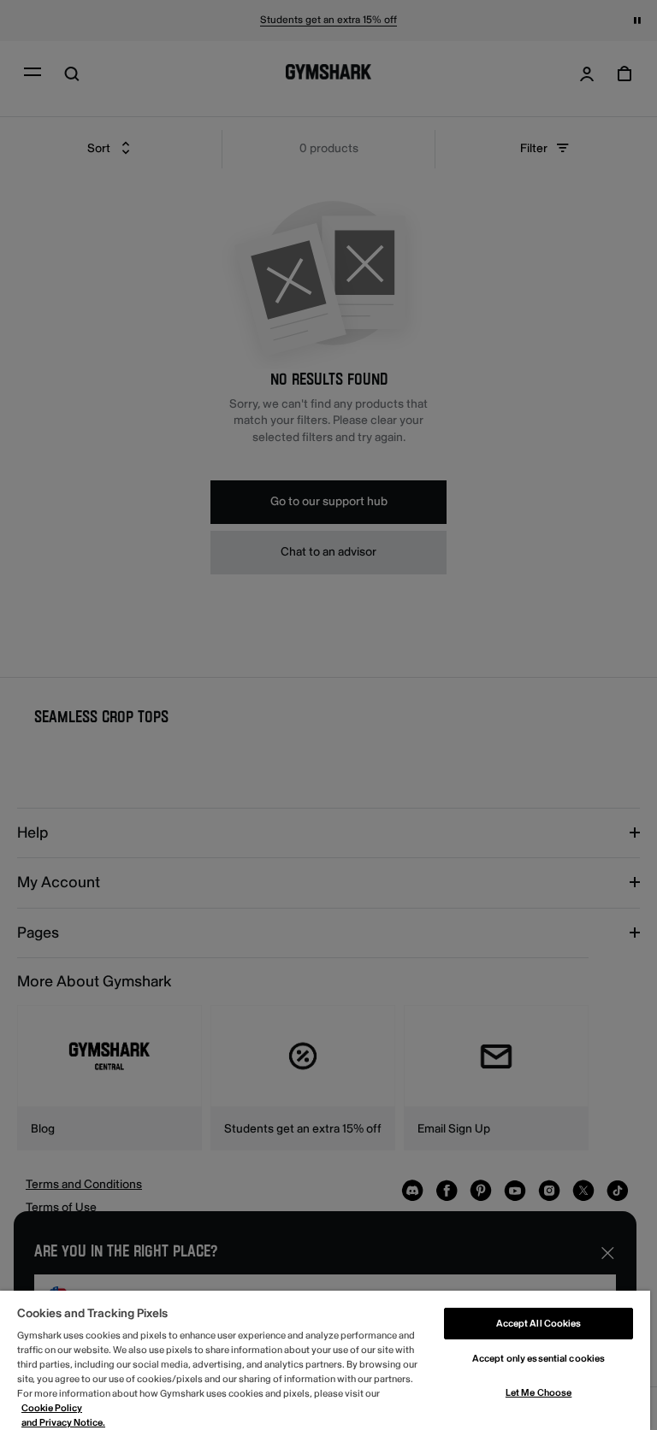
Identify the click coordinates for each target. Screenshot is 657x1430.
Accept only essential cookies (538, 1358)
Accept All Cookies (539, 1323)
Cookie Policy (51, 1408)
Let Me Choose (538, 1392)
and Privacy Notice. (63, 1422)
